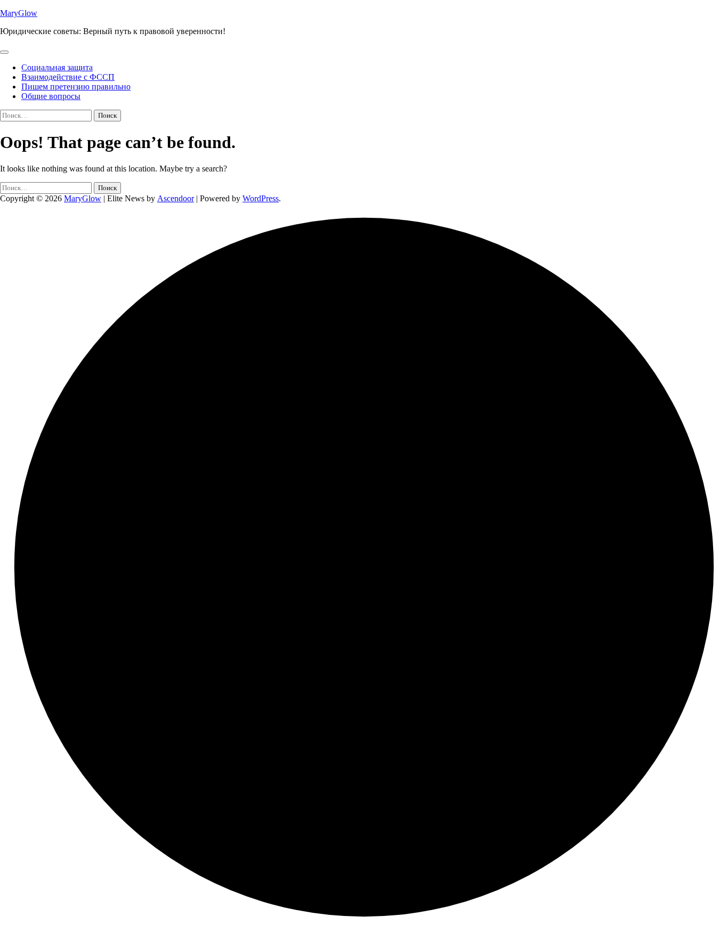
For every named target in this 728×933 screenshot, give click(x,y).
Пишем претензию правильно (76, 86)
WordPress (260, 198)
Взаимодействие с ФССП (68, 76)
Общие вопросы (50, 96)
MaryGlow (18, 13)
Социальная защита (57, 67)
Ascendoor (175, 198)
